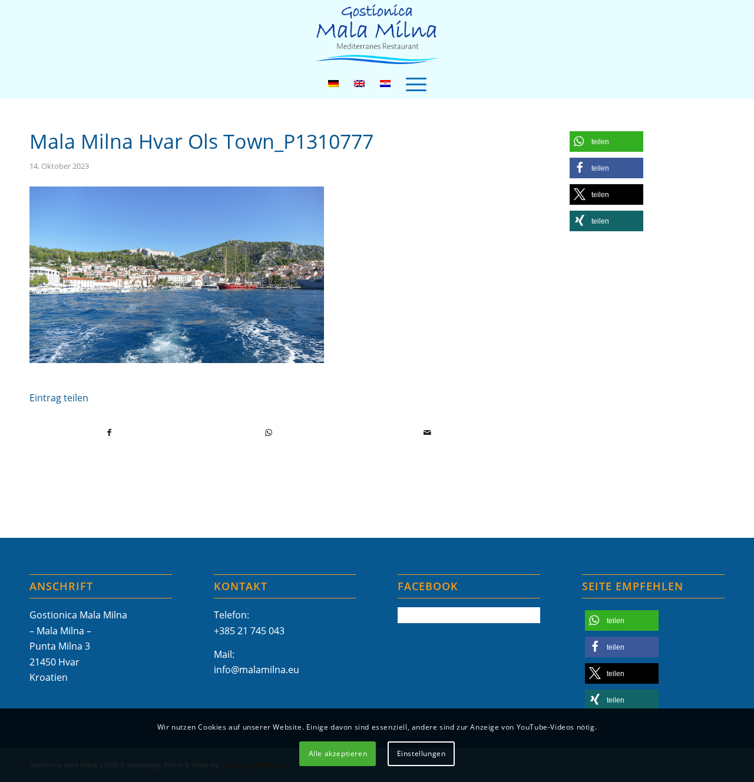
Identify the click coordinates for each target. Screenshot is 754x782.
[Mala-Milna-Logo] (376, 34)
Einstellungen (421, 753)
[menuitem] (416, 83)
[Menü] (416, 83)
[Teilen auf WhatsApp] (269, 432)
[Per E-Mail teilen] (428, 432)
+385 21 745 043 (249, 630)
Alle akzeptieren (338, 753)
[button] (606, 141)
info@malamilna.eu (256, 669)
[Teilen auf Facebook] (109, 432)
